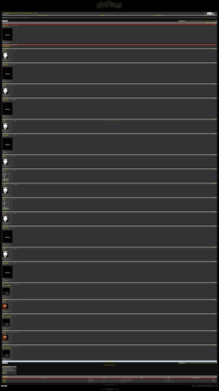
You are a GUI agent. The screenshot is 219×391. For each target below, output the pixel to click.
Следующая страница (109, 361)
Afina (5, 50)
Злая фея (6, 25)
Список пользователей (157, 15)
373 (109, 119)
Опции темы (208, 22)
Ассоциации (4, 380)
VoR (5, 301)
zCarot (118, 389)
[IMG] (3, 373)
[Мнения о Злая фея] (5, 115)
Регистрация (102, 15)
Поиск (206, 15)
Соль (5, 170)
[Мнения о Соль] (6, 179)
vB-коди (3, 371)
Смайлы (3, 372)
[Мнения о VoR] (5, 309)
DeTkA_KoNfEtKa (6, 285)
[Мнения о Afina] (6, 58)
